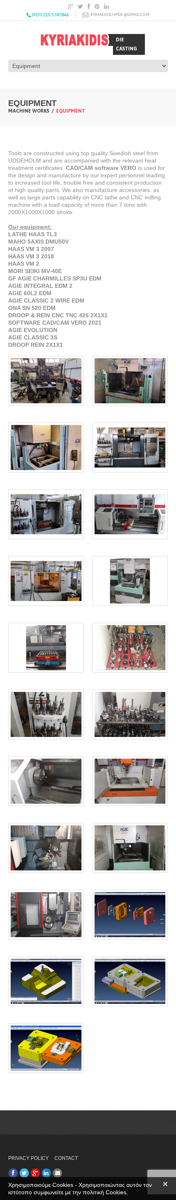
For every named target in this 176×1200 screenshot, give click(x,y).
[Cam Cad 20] (130, 380)
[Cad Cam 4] (130, 914)
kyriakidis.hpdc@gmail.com (119, 14)
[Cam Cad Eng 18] (130, 447)
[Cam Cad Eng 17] (46, 514)
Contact (66, 1158)
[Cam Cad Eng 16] (130, 514)
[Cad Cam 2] (130, 981)
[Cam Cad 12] (130, 647)
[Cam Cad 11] (46, 714)
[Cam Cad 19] (46, 447)
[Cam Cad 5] (46, 914)
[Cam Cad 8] (130, 781)
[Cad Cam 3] (46, 981)
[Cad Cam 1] (46, 1048)
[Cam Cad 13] (46, 647)
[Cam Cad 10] (130, 714)
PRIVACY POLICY (28, 1158)
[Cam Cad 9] (46, 781)
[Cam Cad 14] (130, 580)
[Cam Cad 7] (46, 847)
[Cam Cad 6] (130, 847)
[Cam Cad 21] (46, 380)
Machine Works (28, 111)
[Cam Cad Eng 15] (46, 580)
